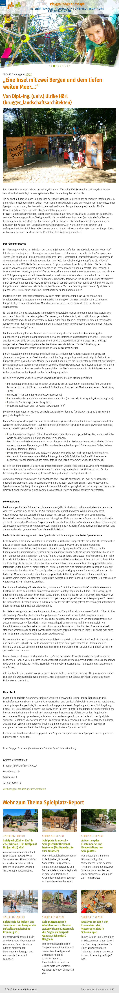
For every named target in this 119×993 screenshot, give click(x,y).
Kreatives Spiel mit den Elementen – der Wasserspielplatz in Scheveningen (94, 927)
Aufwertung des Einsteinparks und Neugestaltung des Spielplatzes (92, 846)
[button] (50, 66)
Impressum (102, 989)
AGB (112, 989)
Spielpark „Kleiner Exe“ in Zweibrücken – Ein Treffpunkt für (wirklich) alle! (20, 844)
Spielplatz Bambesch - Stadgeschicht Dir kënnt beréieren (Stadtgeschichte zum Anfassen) (57, 846)
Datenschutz (87, 989)
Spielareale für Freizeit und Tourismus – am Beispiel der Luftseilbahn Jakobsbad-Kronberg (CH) (19, 927)
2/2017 (29, 74)
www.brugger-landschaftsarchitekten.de (24, 789)
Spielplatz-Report (14, 835)
